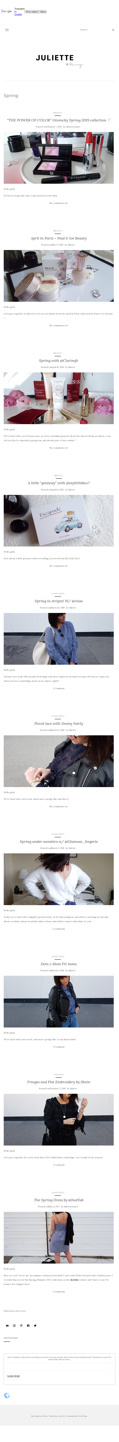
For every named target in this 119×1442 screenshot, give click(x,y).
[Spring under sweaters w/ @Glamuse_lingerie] (59, 879)
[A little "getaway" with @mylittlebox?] (59, 521)
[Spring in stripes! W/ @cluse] (59, 639)
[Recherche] (113, 30)
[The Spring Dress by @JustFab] (59, 1238)
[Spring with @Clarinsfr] (59, 398)
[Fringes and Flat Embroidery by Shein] (59, 1120)
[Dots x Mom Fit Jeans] (59, 1001)
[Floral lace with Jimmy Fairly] (59, 761)
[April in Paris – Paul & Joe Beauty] (59, 276)
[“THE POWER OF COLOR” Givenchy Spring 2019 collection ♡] (59, 158)
